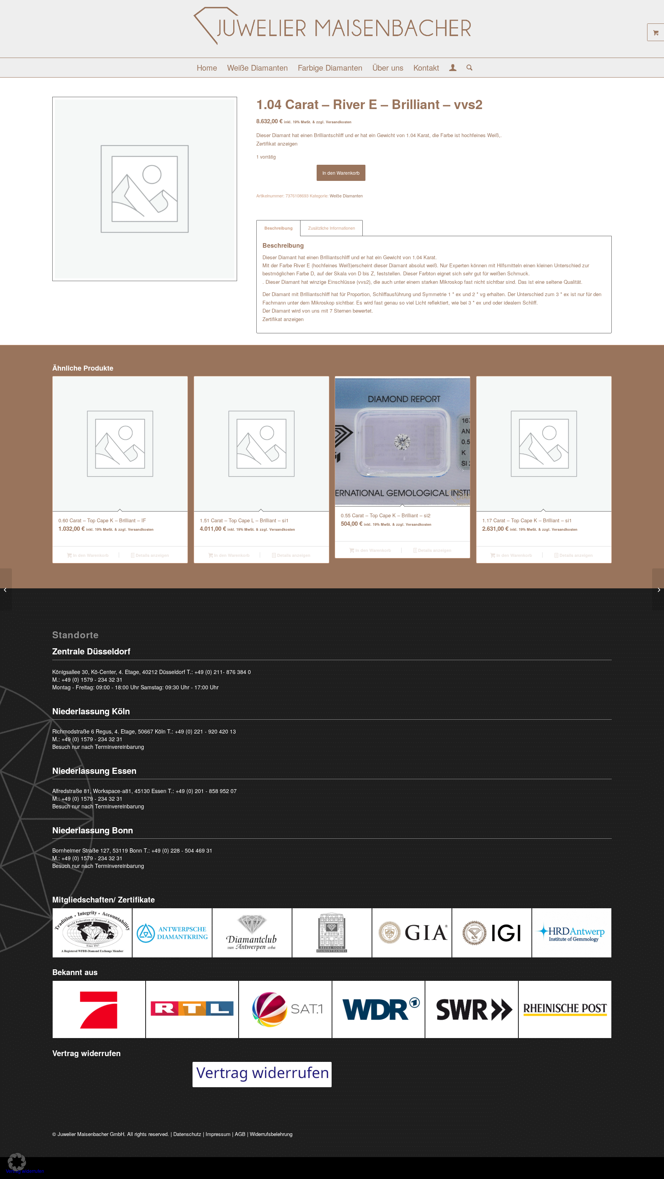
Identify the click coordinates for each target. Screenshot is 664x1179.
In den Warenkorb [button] (90, 555)
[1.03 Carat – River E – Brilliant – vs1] (6, 589)
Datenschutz (187, 1134)
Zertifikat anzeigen (276, 143)
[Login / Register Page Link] (452, 68)
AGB (240, 1134)
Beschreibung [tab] (278, 228)
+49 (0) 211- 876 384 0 (222, 672)
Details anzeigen (151, 555)
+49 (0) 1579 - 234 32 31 (92, 679)
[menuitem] (207, 67)
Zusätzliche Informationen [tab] (331, 228)
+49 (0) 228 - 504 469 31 (181, 850)
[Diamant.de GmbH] (332, 32)
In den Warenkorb (341, 172)
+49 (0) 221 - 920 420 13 (205, 731)
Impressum (218, 1134)
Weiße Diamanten (346, 195)
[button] (17, 1162)
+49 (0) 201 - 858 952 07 (206, 791)
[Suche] (467, 67)
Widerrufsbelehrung (271, 1134)
